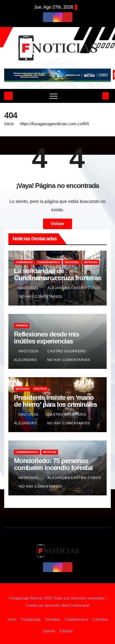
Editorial (66, 631)
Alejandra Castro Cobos (74, 288)
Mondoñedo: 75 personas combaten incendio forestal (53, 464)
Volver (57, 223)
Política (40, 388)
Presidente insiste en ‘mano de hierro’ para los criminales (55, 401)
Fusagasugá (30, 619)
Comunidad (24, 262)
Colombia (99, 619)
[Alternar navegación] (53, 96)
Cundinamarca (48, 262)
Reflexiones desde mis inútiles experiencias (46, 337)
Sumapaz (52, 619)
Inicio (9, 123)
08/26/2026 (29, 478)
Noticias (90, 262)
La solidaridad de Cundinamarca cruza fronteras (57, 274)
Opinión (22, 325)
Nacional (72, 262)
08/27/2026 (29, 288)
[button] (96, 95)
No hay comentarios (40, 297)
